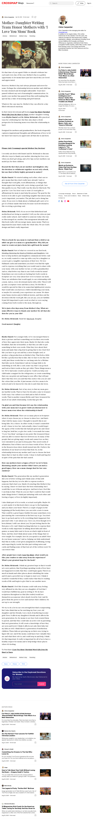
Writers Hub (85, 195)
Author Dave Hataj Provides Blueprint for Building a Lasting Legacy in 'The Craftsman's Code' (66, 145)
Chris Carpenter (9, 17)
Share (15, 664)
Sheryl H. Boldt (8, 749)
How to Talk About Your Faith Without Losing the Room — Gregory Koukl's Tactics (18, 771)
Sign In (89, 3)
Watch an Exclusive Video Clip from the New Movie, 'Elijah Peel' (67, 167)
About (74, 193)
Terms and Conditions (70, 195)
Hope (5, 767)
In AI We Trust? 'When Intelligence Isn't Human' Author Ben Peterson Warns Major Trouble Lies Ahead (66, 97)
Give (23, 664)
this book (30, 319)
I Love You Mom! (28, 555)
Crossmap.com (62, 32)
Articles (5, 36)
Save (6, 664)
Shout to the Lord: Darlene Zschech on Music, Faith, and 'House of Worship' (65, 122)
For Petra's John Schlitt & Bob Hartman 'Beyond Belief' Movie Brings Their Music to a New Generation (19, 715)
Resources (30, 3)
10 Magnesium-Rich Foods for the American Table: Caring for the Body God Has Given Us (18, 807)
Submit (41, 684)
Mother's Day (23, 36)
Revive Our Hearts (9, 731)
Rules (79, 195)
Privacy (60, 195)
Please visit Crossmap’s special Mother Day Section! (23, 148)
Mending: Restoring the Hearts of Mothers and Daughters (23, 253)
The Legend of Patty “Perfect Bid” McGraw (18, 788)
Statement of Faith (82, 193)
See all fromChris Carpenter (75, 184)
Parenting (32, 36)
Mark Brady (7, 785)
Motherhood (13, 36)
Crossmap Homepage (64, 193)
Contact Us (61, 198)
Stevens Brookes (9, 803)
